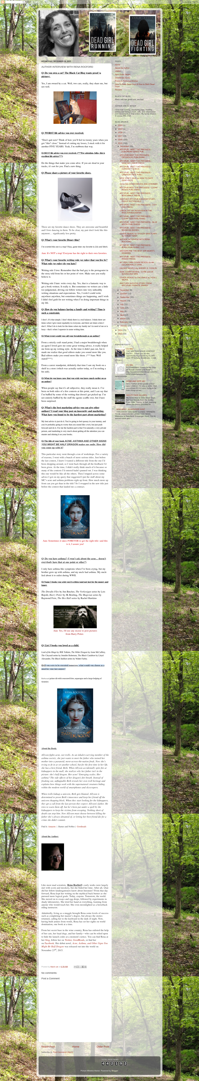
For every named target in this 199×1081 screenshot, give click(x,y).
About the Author (122, 68)
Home (75, 1046)
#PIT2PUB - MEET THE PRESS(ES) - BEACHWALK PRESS (136, 194)
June (122, 308)
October (124, 294)
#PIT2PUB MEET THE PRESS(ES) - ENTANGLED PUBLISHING (135, 156)
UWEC (118, 71)
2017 (120, 136)
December (125, 146)
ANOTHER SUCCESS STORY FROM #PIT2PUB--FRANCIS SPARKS (136, 284)
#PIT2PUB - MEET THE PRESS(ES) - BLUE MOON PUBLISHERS (138, 223)
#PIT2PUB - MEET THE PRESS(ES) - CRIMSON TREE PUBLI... (136, 174)
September (125, 297)
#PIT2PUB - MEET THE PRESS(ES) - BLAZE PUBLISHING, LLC (136, 246)
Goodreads (81, 826)
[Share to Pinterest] (85, 966)
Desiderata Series (122, 78)
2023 (120, 125)
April (122, 315)
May (122, 311)
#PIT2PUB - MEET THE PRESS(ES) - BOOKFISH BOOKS (136, 229)
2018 (120, 133)
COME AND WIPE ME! (135, 381)
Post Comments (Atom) (63, 1052)
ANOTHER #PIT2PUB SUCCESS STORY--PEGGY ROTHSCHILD (138, 200)
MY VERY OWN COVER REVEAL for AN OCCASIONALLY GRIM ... (137, 263)
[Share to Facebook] (82, 966)
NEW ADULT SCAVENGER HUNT (130, 409)
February (124, 322)
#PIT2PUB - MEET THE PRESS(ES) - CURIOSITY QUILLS (136, 168)
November (125, 290)
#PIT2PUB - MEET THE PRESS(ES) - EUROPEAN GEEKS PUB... (136, 150)
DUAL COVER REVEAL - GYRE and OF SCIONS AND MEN (137, 273)
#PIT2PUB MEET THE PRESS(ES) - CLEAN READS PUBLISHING (138, 189)
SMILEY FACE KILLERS (136, 395)
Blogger (115, 1071)
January (124, 326)
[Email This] (75, 966)
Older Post (103, 1046)
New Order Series (122, 74)
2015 (120, 143)
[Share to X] (80, 966)
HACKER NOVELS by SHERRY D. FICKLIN (138, 268)
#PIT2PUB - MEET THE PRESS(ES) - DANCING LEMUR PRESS (136, 162)
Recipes (118, 90)
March (123, 319)
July (122, 304)
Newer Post (48, 1046)
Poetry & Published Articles (126, 81)
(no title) (129, 349)
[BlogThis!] (77, 966)
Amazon (52, 826)
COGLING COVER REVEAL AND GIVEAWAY (139, 184)
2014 (120, 330)
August (123, 301)
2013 (120, 334)
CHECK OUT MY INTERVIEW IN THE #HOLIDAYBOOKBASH (136, 212)
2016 (120, 140)
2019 (120, 129)
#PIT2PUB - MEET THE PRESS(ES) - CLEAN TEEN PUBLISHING (136, 217)
